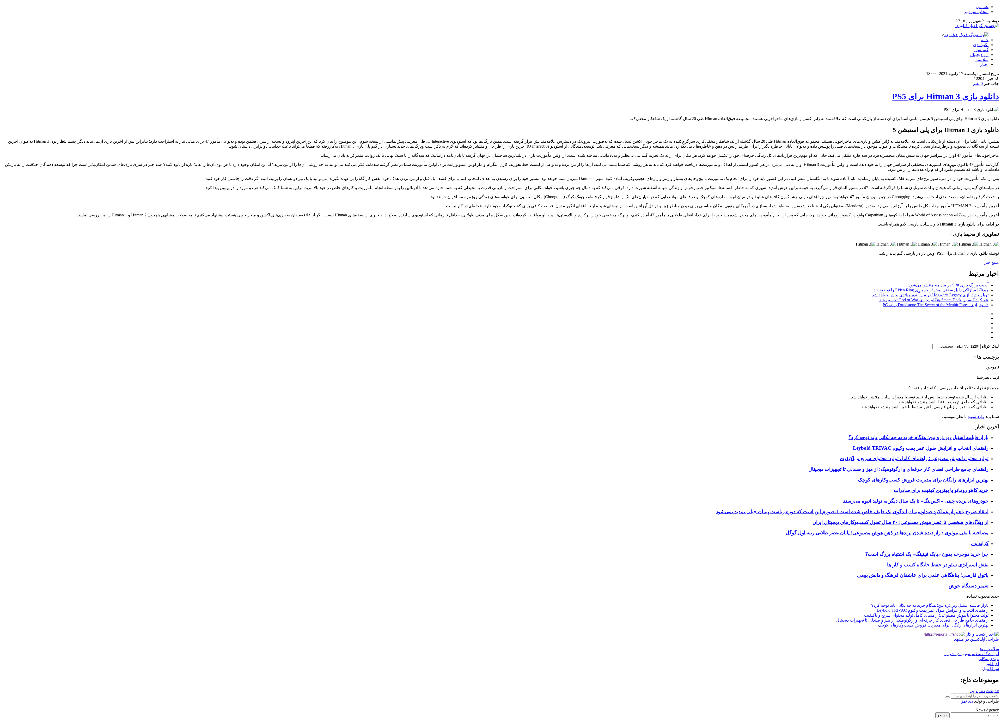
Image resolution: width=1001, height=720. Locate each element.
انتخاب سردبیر (976, 11)
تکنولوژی (980, 44)
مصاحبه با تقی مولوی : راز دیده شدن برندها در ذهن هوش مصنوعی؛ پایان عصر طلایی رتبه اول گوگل (887, 532)
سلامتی (981, 59)
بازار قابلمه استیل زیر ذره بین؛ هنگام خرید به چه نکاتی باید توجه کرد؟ (918, 437)
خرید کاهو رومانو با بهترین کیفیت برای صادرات (941, 490)
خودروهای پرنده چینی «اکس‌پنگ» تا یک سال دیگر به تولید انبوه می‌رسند (915, 501)
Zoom (989, 691)
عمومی (982, 6)
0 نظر (978, 83)
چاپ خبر (991, 83)
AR (996, 691)
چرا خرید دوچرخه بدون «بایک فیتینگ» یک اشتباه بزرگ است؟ (926, 554)
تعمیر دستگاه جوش (968, 585)
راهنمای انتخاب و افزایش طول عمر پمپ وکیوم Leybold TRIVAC (920, 448)
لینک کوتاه (990, 346)
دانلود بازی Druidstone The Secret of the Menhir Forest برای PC (935, 305)
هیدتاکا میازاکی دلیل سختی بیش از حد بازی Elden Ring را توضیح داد (931, 290)
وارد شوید (976, 416)
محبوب (984, 596)
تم (976, 691)
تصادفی (970, 596)
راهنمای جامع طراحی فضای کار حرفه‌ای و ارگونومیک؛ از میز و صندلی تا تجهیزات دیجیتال (898, 469)
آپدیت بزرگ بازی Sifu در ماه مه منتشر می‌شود (948, 285)
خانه (984, 39)
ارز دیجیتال (979, 54)
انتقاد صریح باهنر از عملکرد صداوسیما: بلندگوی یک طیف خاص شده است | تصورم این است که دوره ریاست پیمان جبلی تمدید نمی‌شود (852, 511)
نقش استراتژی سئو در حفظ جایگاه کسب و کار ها (937, 564)
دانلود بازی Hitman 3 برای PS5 (945, 96)
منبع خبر (991, 262)
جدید (995, 596)
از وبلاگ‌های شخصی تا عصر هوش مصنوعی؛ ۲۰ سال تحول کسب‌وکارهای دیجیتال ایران (900, 522)
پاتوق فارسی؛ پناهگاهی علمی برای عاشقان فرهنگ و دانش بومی (922, 575)
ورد (972, 691)
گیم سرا (981, 49)
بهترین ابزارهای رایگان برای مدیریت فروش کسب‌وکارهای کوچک (923, 480)
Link (982, 691)
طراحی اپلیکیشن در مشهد (976, 639)
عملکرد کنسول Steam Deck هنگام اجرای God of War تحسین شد (933, 300)
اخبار (984, 64)
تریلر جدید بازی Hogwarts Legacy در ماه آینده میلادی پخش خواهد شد (930, 295)
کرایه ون (979, 543)
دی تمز (967, 701)
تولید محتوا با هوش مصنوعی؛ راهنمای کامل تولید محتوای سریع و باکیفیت (914, 458)
